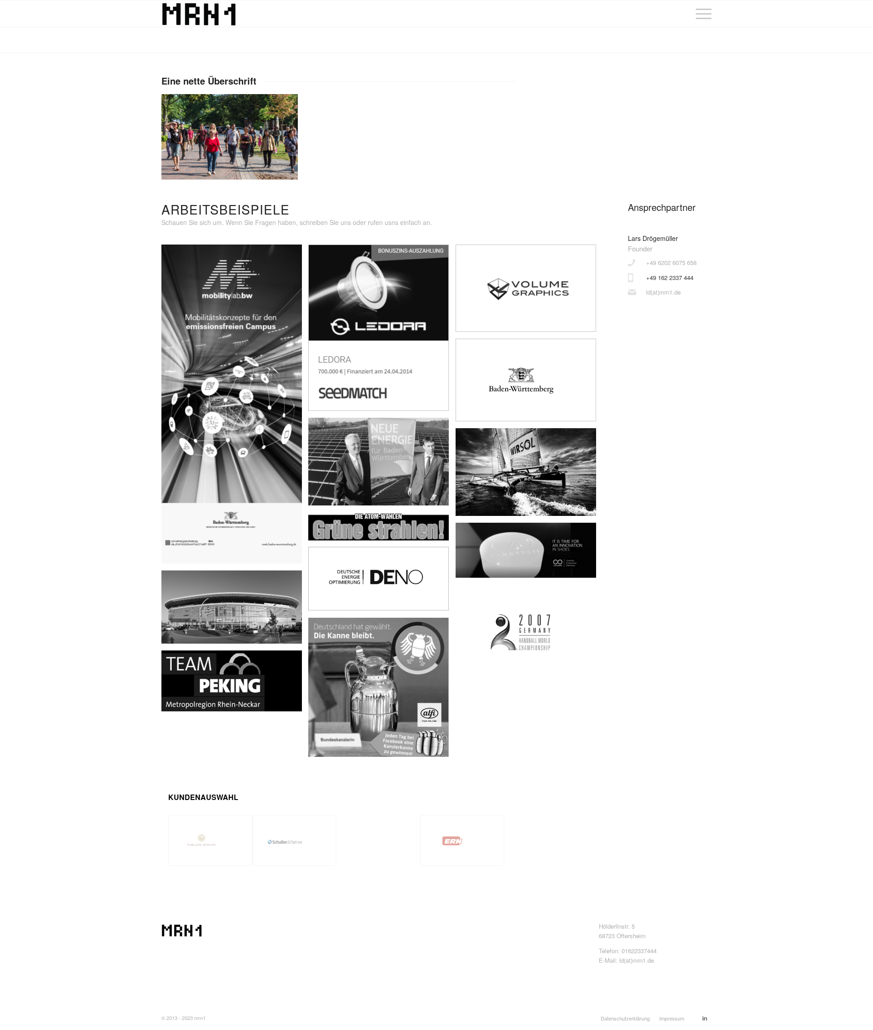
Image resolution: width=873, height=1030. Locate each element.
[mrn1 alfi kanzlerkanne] (382, 691)
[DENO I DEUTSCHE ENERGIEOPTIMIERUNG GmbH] (382, 582)
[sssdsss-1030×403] (529, 554)
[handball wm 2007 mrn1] (529, 637)
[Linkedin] (705, 1018)
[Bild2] (235, 610)
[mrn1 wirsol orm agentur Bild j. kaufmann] (529, 475)
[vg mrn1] (529, 292)
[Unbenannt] (382, 530)
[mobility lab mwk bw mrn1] (235, 407)
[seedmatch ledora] (382, 331)
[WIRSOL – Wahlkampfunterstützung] (382, 465)
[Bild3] (529, 384)
